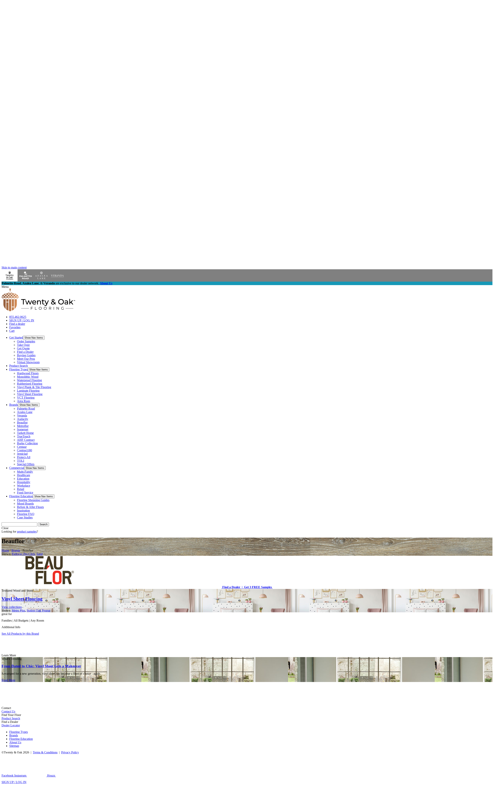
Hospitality (23, 482)
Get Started (16, 337)
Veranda (22, 415)
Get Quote (23, 348)
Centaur (22, 446)
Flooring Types (18, 369)
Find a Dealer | (232, 587)
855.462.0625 (17, 317)
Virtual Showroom (28, 362)
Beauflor (22, 422)
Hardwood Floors (28, 373)
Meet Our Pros (26, 358)
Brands (13, 404)
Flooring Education (21, 496)
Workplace (23, 485)
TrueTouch (23, 436)
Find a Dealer (25, 351)
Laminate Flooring (28, 390)
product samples (27, 531)
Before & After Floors (30, 507)
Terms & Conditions (45, 752)
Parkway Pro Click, (24, 554)
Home (5, 550)
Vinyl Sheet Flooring (29, 394)
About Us (106, 283)
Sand (39, 554)
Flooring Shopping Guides (33, 500)
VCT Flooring (26, 397)
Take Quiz (23, 344)
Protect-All (23, 457)
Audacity (22, 419)
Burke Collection (27, 443)
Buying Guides (26, 355)
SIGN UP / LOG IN (21, 320)
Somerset (22, 429)
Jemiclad (22, 453)
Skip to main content (14, 267)
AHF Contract (26, 439)
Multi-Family (25, 471)
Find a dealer (17, 323)
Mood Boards (25, 503)
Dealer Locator (11, 725)
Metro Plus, (19, 610)
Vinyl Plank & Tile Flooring (34, 387)
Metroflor (23, 426)
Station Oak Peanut (38, 610)
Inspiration (23, 510)
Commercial (16, 467)
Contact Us (8, 711)
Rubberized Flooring (29, 383)
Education (23, 478)
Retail (20, 489)
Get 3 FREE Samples (258, 587)
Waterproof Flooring (29, 380)
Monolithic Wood (27, 376)
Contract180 (24, 450)
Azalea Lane (24, 412)
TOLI (20, 460)
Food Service (25, 492)
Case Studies (25, 517)
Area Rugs (23, 401)
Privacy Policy (70, 752)
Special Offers (25, 464)
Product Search (18, 365)
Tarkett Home (25, 433)
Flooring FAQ (25, 514)
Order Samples (26, 341)
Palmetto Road (26, 408)
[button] (34, 338)
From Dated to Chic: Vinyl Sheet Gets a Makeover (41, 666)
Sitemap (14, 745)
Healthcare (23, 475)
